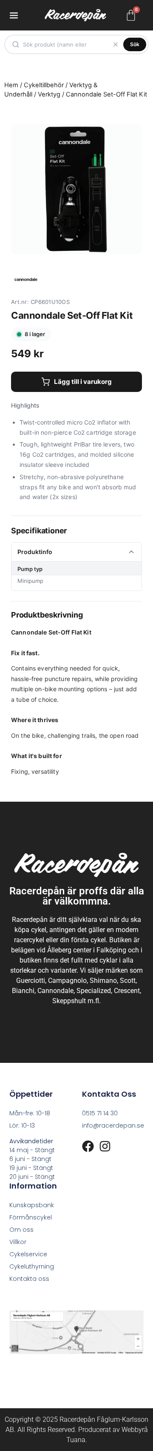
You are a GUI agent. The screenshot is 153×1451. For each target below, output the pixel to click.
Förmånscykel (30, 1217)
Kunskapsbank (31, 1205)
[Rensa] (116, 44)
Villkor (17, 1242)
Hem (11, 85)
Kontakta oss (29, 1278)
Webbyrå (135, 1430)
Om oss (21, 1229)
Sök (134, 44)
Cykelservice (28, 1254)
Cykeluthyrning (31, 1266)
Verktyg (49, 94)
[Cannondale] (26, 279)
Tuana (75, 1440)
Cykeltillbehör (44, 85)
